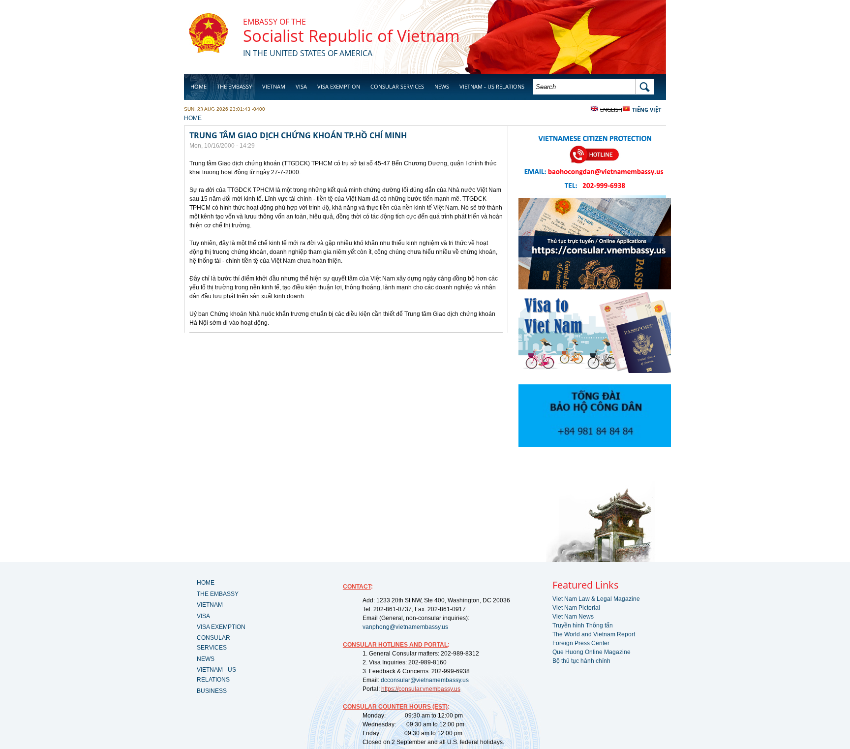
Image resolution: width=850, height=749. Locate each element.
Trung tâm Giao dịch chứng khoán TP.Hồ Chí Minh (298, 135)
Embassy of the (274, 21)
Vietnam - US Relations (491, 86)
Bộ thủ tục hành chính (581, 660)
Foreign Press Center (580, 643)
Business (202, 111)
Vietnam (273, 86)
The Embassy (234, 86)
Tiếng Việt (646, 109)
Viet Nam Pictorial (576, 607)
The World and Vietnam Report (593, 634)
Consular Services (397, 86)
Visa (301, 86)
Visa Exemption (338, 86)
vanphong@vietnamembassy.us (405, 627)
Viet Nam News (573, 616)
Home (198, 86)
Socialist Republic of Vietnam (351, 36)
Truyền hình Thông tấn (582, 625)
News (441, 86)
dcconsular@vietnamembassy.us (425, 680)
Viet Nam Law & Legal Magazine (596, 598)
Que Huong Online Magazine (591, 652)
